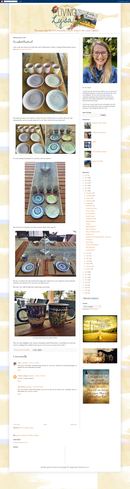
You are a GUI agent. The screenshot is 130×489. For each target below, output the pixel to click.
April (88, 261)
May (87, 258)
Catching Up (89, 239)
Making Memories (91, 226)
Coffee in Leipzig (22, 376)
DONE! (94, 142)
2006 (86, 293)
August (88, 203)
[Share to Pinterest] (41, 350)
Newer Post (17, 424)
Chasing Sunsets (90, 250)
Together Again (90, 216)
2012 (86, 277)
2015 (86, 191)
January (88, 269)
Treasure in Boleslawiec (92, 245)
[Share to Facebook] (39, 350)
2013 (86, 274)
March (88, 263)
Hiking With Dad (90, 221)
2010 (86, 282)
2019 (86, 180)
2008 (86, 288)
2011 (86, 280)
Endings (88, 224)
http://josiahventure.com (21, 442)
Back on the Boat (90, 229)
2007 (86, 290)
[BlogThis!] (35, 350)
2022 (86, 175)
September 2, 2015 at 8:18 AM (34, 387)
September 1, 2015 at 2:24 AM (30, 363)
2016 (86, 188)
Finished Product (90, 206)
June (87, 256)
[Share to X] (37, 350)
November (89, 195)
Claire (20, 363)
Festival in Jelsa (90, 211)
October (88, 198)
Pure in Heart (89, 242)
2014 (86, 272)
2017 (86, 185)
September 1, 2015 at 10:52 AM (36, 376)
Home (45, 424)
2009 (86, 285)
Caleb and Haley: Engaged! (99, 151)
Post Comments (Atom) (27, 428)
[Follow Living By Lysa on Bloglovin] (91, 299)
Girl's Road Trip (90, 247)
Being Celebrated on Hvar (93, 232)
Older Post (73, 424)
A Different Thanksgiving (99, 132)
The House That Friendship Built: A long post (98, 237)
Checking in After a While (99, 123)
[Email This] (34, 350)
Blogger (87, 467)
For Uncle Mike (90, 213)
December (89, 193)
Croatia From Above (91, 208)
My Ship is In (89, 234)
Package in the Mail (97, 161)
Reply (19, 370)
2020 (86, 178)
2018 (86, 183)
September (89, 201)
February (89, 266)
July (87, 253)
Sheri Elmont (21, 387)
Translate (95, 309)
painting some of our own (23, 49)
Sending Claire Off (91, 219)
